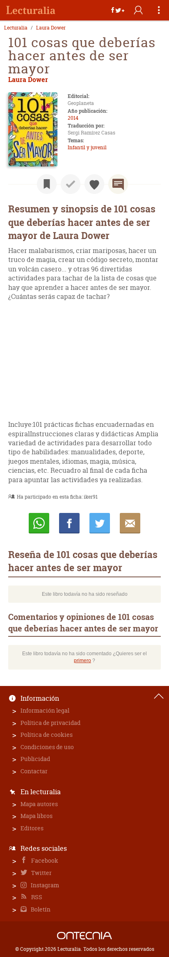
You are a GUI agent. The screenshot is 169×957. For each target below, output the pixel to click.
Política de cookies (47, 734)
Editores (32, 828)
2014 (73, 117)
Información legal (45, 710)
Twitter (41, 873)
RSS (36, 897)
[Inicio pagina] (158, 696)
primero (82, 660)
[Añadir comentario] (118, 184)
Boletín (40, 909)
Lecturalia (15, 28)
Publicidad (35, 759)
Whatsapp (39, 523)
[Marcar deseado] (94, 184)
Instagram (44, 885)
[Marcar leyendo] (47, 184)
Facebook (44, 860)
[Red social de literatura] (31, 10)
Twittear (99, 523)
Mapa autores (39, 804)
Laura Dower (51, 28)
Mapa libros (37, 816)
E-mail (130, 523)
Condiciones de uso (47, 747)
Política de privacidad (50, 723)
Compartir (69, 523)
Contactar (34, 771)
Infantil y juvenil (87, 147)
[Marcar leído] (70, 184)
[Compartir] (117, 10)
